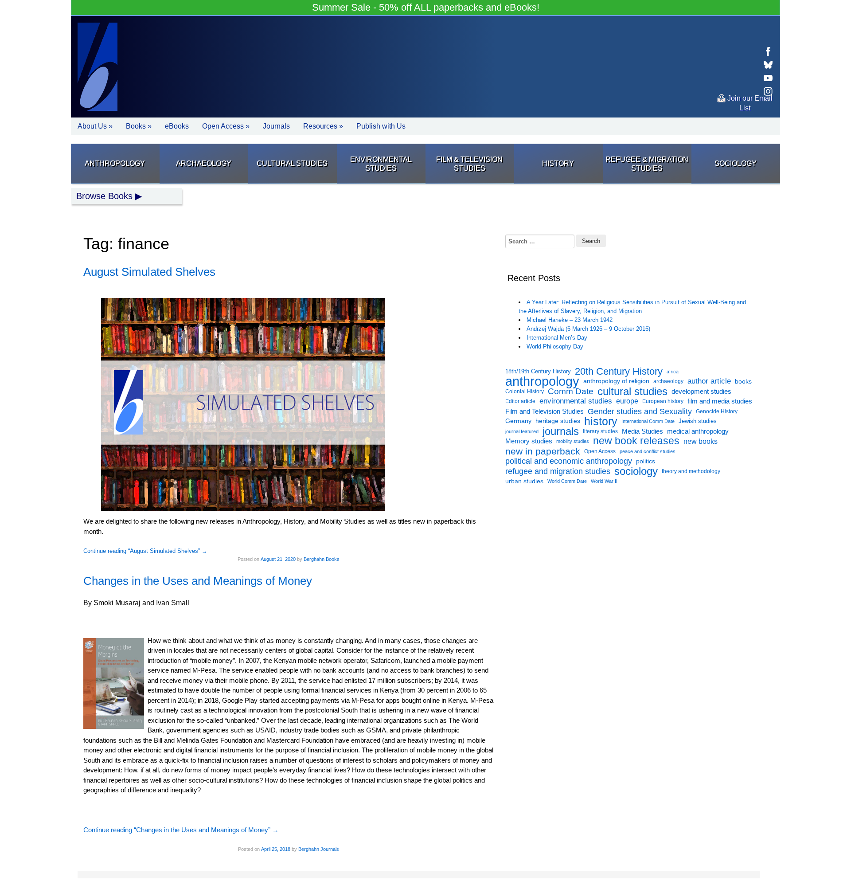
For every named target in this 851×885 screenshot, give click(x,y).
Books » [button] (139, 126)
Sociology (735, 163)
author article (709, 381)
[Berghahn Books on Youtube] (768, 78)
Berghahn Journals (318, 849)
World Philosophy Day (555, 346)
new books (700, 441)
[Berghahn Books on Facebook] (768, 51)
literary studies (600, 431)
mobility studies (572, 441)
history (600, 421)
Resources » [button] (323, 126)
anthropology (542, 381)
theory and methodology (691, 471)
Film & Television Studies (469, 164)
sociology (636, 471)
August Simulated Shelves (149, 271)
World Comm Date (567, 481)
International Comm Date (648, 421)
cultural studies (632, 392)
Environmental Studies (381, 164)
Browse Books (104, 196)
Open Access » (226, 126)
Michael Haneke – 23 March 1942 (570, 320)
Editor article (520, 401)
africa (673, 371)
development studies (701, 391)
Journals (276, 126)
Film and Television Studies (544, 411)
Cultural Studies (292, 163)
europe (627, 401)
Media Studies (642, 431)
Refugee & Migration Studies (646, 164)
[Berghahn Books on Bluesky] (768, 64)
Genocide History (717, 411)
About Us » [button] (95, 126)
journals (561, 432)
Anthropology (115, 163)
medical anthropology (698, 431)
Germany (518, 421)
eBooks (177, 126)
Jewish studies (698, 421)
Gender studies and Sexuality (640, 411)
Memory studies (528, 441)
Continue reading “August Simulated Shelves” (145, 551)
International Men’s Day (557, 337)
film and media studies (719, 401)
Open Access (600, 451)
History (558, 163)
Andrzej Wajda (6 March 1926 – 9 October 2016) (588, 328)
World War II (604, 481)
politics (645, 461)
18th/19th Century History (538, 371)
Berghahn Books (322, 559)
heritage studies (557, 421)
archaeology (668, 381)
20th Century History (619, 372)
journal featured (522, 431)
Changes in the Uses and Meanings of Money (197, 580)
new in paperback (542, 451)
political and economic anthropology (568, 461)
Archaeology (203, 163)
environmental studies (575, 401)
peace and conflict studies (647, 451)
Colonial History (524, 391)
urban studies (524, 481)
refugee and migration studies (557, 471)
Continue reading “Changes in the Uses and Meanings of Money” (181, 830)
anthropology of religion (616, 381)
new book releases (636, 441)
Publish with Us (381, 126)
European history (662, 401)
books (743, 381)
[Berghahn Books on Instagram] (768, 91)
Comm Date (570, 391)
